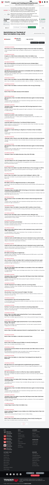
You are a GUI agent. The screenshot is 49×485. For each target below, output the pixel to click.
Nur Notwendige (24, 27)
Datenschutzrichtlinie (33, 24)
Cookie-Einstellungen (14, 21)
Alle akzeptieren (32, 27)
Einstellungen (16, 27)
